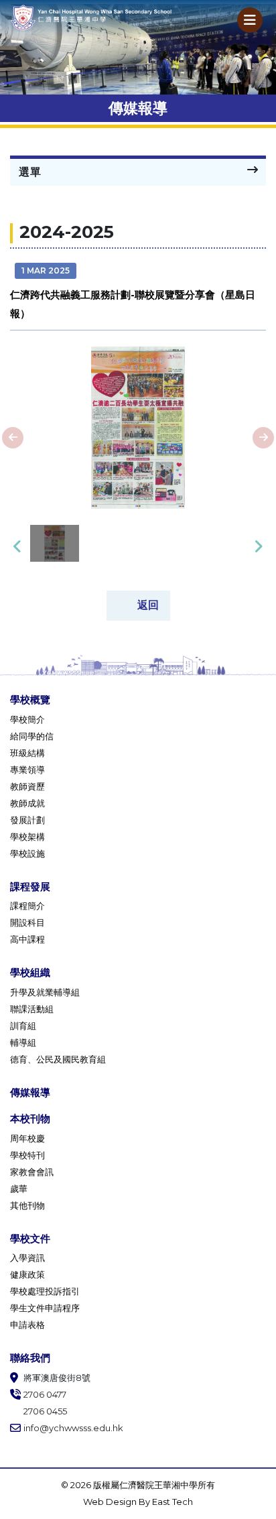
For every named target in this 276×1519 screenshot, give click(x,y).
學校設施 (27, 853)
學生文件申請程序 (45, 1307)
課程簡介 (27, 905)
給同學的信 (32, 736)
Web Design (111, 1501)
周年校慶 (27, 1138)
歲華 (18, 1188)
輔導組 (23, 1042)
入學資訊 (27, 1257)
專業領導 (27, 769)
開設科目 (27, 922)
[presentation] (12, 437)
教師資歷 (27, 786)
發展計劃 (27, 819)
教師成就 (27, 803)
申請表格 (27, 1324)
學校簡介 (27, 719)
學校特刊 (27, 1155)
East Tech (172, 1501)
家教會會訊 (32, 1171)
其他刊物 (27, 1205)
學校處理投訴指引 (45, 1291)
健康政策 (27, 1274)
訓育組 (23, 1025)
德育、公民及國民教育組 (58, 1059)
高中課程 (27, 939)
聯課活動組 (32, 1009)
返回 (148, 604)
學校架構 (27, 836)
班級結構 (27, 752)
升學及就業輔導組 (45, 992)
